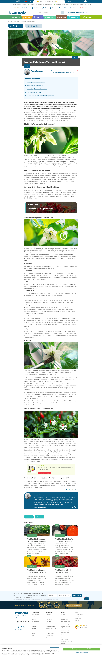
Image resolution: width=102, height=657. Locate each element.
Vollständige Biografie (40, 507)
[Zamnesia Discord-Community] (21, 629)
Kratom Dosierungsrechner (80, 620)
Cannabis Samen (35, 614)
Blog (47, 617)
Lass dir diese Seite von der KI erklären (65, 72)
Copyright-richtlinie (64, 639)
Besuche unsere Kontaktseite (23, 622)
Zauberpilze (34, 626)
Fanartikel (34, 631)
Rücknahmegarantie (65, 630)
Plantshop (39, 517)
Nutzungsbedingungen (50, 599)
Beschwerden (63, 637)
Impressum (63, 617)
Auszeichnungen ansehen (74, 605)
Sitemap (48, 637)
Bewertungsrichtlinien (65, 632)
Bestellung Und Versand (65, 621)
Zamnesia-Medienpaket (51, 628)
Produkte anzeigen (44, 473)
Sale (33, 635)
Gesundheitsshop (35, 621)
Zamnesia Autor (49, 631)
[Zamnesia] (21, 12)
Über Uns (48, 624)
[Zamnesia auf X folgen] (24, 627)
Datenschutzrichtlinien (54, 647)
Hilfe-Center (63, 614)
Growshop (34, 628)
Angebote (34, 633)
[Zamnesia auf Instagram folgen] (18, 627)
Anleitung (28, 517)
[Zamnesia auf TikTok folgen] (16, 629)
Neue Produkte (49, 619)
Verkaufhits (48, 621)
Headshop (34, 617)
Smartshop (34, 624)
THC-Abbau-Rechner (79, 614)
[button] (27, 72)
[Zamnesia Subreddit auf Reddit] (18, 629)
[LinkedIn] (73, 507)
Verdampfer (34, 619)
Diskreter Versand (49, 635)
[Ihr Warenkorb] (87, 12)
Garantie (62, 634)
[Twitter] (75, 507)
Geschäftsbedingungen (65, 624)
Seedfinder (48, 614)
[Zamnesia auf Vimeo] (21, 627)
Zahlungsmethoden (64, 619)
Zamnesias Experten (50, 633)
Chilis (39, 120)
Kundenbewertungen (50, 626)
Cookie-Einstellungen (81, 652)
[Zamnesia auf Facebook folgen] (16, 627)
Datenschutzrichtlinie (38, 599)
